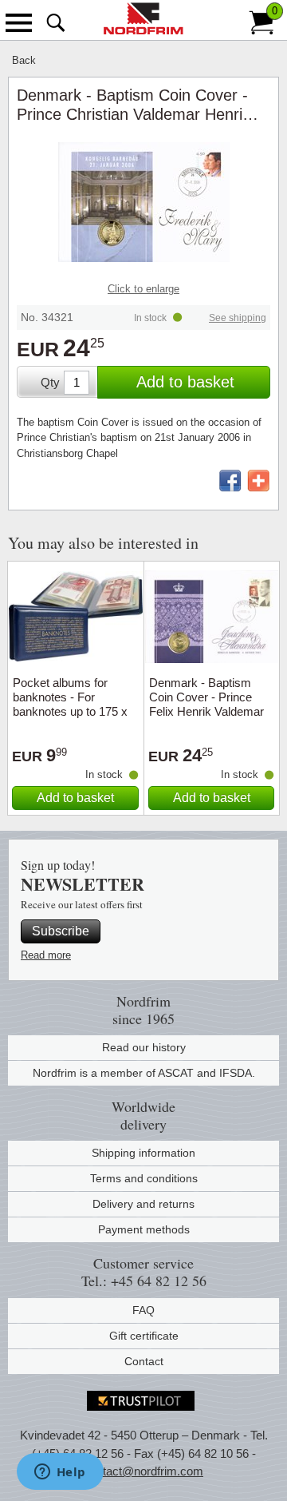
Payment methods (144, 1229)
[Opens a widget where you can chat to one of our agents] (60, 1473)
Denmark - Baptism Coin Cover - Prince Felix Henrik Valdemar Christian (206, 704)
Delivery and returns (143, 1203)
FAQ (143, 1310)
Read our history (144, 1047)
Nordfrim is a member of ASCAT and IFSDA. (144, 1072)
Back (24, 60)
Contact (143, 1361)
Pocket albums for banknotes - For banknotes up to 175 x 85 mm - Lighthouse (70, 704)
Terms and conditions (144, 1178)
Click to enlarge (143, 289)
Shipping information (143, 1152)
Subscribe (60, 931)
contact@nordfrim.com (143, 1471)
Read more (46, 955)
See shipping (237, 318)
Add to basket (185, 382)
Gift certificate (144, 1335)
